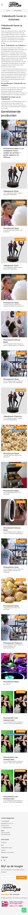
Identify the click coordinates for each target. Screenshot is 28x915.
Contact (3, 850)
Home (8, 10)
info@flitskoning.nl (7, 827)
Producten (3, 842)
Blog (2, 845)
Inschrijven (21, 877)
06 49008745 (5, 821)
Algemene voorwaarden (7, 852)
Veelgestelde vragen (6, 847)
